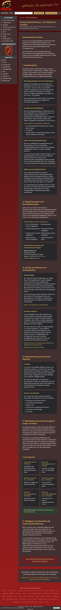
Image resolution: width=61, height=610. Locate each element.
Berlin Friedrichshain (53, 599)
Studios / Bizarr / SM (9, 27)
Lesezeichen (6, 67)
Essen (42, 590)
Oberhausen (10, 596)
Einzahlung (6, 80)
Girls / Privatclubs (8, 20)
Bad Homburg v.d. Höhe (12, 599)
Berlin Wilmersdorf (33, 602)
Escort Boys (7, 34)
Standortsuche (39, 13)
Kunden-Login (7, 78)
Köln (15, 590)
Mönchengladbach (37, 593)
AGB (31, 606)
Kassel (20, 596)
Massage (5, 25)
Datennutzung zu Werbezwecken (34, 347)
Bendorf (35, 599)
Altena (42, 596)
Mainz (16, 596)
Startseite (4, 13)
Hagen (25, 596)
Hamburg (4, 590)
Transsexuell (7, 22)
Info (4, 71)
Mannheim (11, 593)
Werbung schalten (52, 13)
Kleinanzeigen (7, 69)
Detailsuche (6, 64)
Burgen (46, 602)
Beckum (30, 599)
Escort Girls (7, 29)
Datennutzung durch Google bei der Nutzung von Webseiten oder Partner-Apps (39, 344)
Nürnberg (52, 590)
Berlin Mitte (24, 602)
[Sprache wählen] (59, 13)
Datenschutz (30, 609)
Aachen (29, 593)
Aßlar (4, 599)
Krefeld (4, 596)
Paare (4, 36)
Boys (4, 31)
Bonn (57, 590)
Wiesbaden (18, 593)
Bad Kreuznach (22, 599)
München (10, 590)
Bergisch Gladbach (43, 599)
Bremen (47, 590)
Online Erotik (7, 38)
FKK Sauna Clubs (8, 41)
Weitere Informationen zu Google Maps (36, 305)
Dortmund (36, 590)
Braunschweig (55, 593)
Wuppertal (5, 593)
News (11, 13)
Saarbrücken (31, 596)
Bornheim (41, 602)
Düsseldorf (30, 590)
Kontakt (5, 74)
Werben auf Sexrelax (38, 606)
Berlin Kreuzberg (16, 602)
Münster (24, 593)
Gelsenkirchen (46, 593)
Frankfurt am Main (22, 590)
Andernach (47, 596)
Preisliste (6, 76)
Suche (5, 62)
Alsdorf (37, 596)
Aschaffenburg (55, 596)
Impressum (21, 606)
